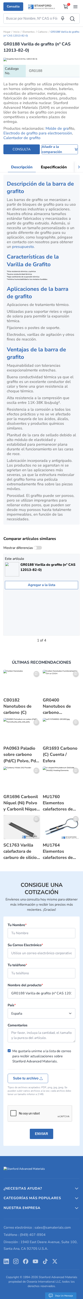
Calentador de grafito (21, 137)
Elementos (29, 31)
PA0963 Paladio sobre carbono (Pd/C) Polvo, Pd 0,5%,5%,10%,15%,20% (21, 754)
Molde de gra (57, 128)
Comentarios (17, 1025)
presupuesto (23, 246)
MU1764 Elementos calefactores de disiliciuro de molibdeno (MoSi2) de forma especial (60, 851)
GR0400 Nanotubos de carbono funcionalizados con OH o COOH (59, 706)
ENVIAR (41, 1134)
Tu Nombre (17, 925)
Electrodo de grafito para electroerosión (37, 133)
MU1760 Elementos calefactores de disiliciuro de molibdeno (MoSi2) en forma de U (60, 803)
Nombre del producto (25, 985)
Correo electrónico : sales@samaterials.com (37, 1227)
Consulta (13, 6)
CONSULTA (22, 149)
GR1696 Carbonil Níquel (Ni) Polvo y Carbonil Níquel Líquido (20, 803)
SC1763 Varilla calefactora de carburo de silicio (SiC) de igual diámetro (20, 851)
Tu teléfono (17, 965)
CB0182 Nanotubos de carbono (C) (17, 706)
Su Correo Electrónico (25, 945)
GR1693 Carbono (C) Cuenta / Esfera (60, 754)
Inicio (16, 31)
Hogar (6, 31)
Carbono (42, 31)
